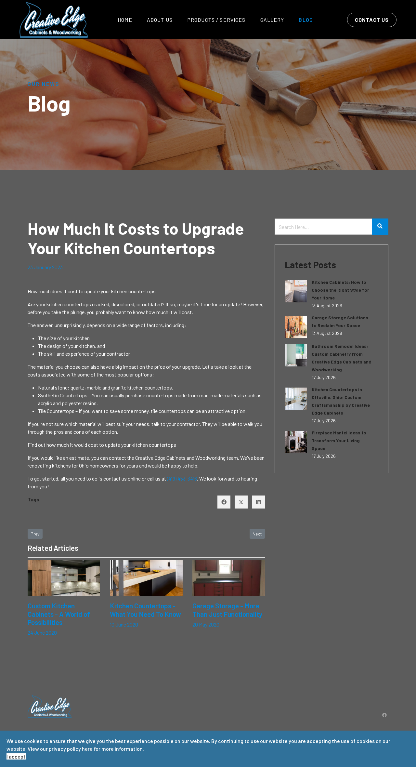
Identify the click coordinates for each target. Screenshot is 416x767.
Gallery (272, 20)
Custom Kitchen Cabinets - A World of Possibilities (59, 614)
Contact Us (372, 20)
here (87, 749)
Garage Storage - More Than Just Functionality (227, 610)
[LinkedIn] (258, 502)
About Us (160, 20)
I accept (16, 756)
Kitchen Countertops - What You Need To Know (145, 610)
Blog (306, 20)
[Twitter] (241, 502)
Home (125, 20)
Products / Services (216, 20)
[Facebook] (223, 502)
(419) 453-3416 (182, 478)
